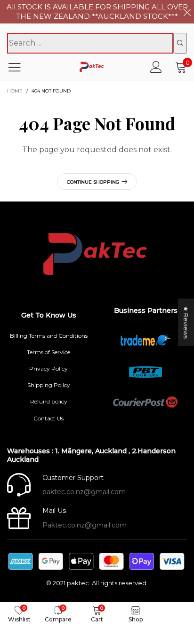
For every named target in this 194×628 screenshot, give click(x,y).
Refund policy (48, 401)
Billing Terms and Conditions (49, 335)
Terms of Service (48, 352)
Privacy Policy (48, 368)
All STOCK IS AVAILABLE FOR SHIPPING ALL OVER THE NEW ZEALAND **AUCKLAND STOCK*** (97, 11)
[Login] (156, 67)
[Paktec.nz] (92, 67)
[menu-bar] (20, 67)
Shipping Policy (48, 384)
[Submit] (180, 43)
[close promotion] (187, 11)
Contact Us (48, 418)
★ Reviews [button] (186, 322)
